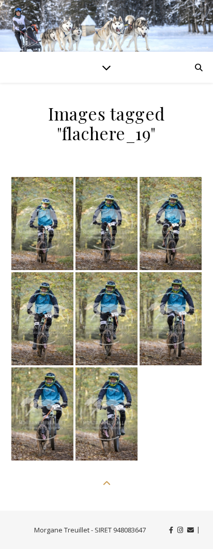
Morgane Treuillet (61, 530)
